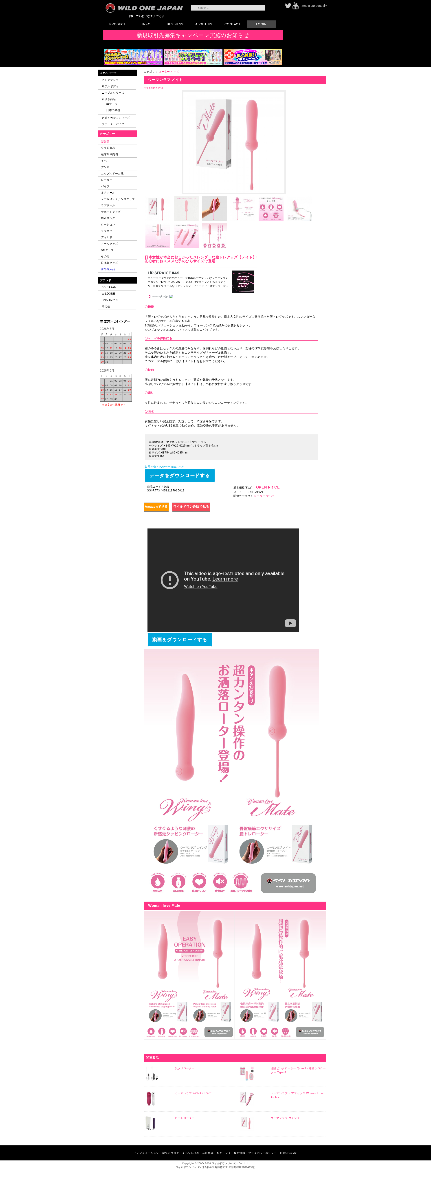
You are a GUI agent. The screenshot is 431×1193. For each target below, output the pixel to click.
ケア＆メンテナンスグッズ (118, 199)
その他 (105, 256)
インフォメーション (146, 1152)
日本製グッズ (109, 262)
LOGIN (261, 24)
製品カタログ (170, 1152)
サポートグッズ (111, 211)
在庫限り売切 (109, 154)
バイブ (105, 186)
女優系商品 (109, 99)
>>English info (153, 87)
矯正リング (108, 218)
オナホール (108, 192)
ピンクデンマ (110, 79)
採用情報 (239, 1152)
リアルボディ (110, 86)
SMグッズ (107, 250)
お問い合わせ (288, 1152)
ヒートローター (185, 1118)
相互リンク (224, 1152)
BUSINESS (175, 24)
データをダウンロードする (180, 475)
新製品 (105, 141)
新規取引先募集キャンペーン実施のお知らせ (193, 35)
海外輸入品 (108, 269)
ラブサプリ (108, 230)
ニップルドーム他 (112, 173)
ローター (106, 179)
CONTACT (232, 24)
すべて (105, 160)
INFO (146, 24)
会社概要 (207, 1152)
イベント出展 (190, 1152)
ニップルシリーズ (113, 92)
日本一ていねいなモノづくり (146, 16)
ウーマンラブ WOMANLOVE (193, 1093)
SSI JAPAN (109, 287)
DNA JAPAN (110, 300)
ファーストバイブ (113, 124)
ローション (108, 224)
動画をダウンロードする (179, 639)
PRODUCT (117, 24)
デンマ (105, 167)
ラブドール (108, 205)
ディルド (106, 237)
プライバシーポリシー (262, 1152)
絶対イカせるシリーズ (116, 117)
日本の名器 (113, 110)
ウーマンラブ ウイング (285, 1118)
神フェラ (111, 104)
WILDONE (108, 293)
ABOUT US (203, 24)
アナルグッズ (109, 243)
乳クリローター (185, 1068)
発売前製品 (108, 147)
